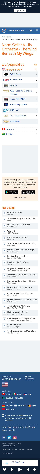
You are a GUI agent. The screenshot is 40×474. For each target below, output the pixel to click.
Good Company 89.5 (18, 104)
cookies (23, 2)
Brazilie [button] (9, 134)
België (33, 405)
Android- (23, 418)
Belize (20, 398)
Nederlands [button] (29, 379)
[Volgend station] (27, 469)
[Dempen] (35, 469)
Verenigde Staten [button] (13, 69)
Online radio (11, 378)
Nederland (22, 405)
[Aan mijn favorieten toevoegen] (4, 469)
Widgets (29, 449)
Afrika (4, 427)
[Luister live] (4, 213)
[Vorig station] (12, 469)
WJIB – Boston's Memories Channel (21, 92)
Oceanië (12, 430)
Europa (4, 430)
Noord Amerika (18, 427)
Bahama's (9, 398)
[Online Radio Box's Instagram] (15, 437)
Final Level (12, 446)
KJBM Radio (15, 121)
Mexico (19, 394)
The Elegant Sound (18, 116)
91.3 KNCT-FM (16, 80)
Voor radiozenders (7, 453)
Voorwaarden (6, 449)
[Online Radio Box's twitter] (9, 437)
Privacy (14, 449)
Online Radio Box (16, 30)
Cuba (29, 394)
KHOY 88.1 (14, 110)
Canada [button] (9, 129)
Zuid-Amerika (30, 427)
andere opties (20, 197)
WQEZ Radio (15, 74)
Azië (9, 427)
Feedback (22, 449)
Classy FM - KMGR (17, 99)
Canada (8, 394)
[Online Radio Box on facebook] (3, 437)
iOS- (30, 418)
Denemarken (10, 409)
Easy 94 (13, 85)
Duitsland (9, 405)
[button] (20, 469)
